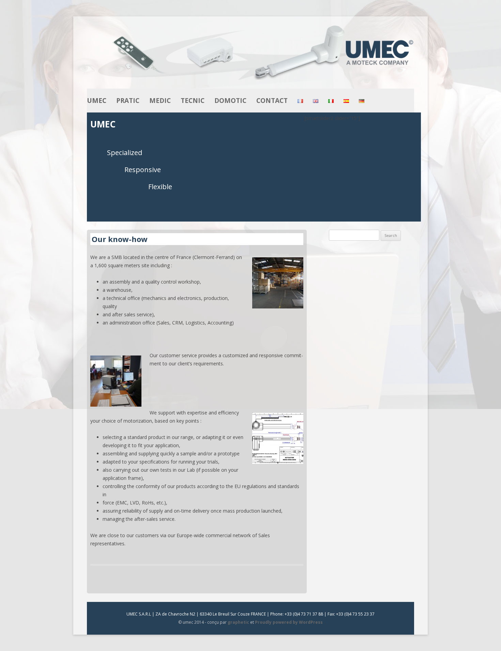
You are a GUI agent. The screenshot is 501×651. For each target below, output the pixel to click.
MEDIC (160, 100)
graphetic (238, 622)
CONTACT (272, 100)
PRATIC (127, 100)
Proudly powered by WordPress (289, 622)
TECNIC (192, 100)
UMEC (96, 100)
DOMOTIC (230, 100)
